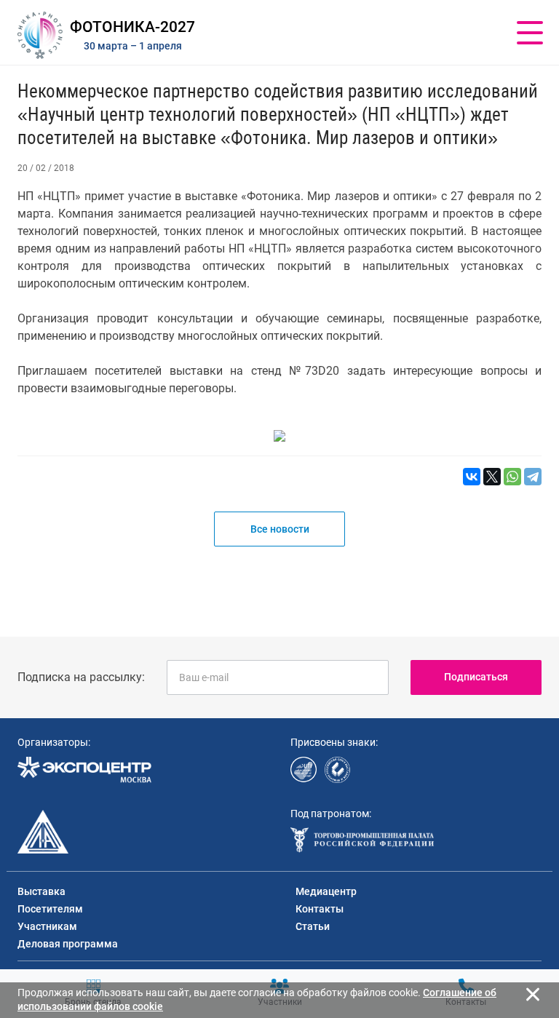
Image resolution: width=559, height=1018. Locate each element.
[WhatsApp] (512, 476)
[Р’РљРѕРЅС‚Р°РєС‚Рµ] (471, 476)
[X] (492, 476)
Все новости (279, 529)
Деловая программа (67, 944)
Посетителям (50, 909)
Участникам (47, 926)
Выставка (41, 891)
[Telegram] (533, 476)
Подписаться (476, 677)
